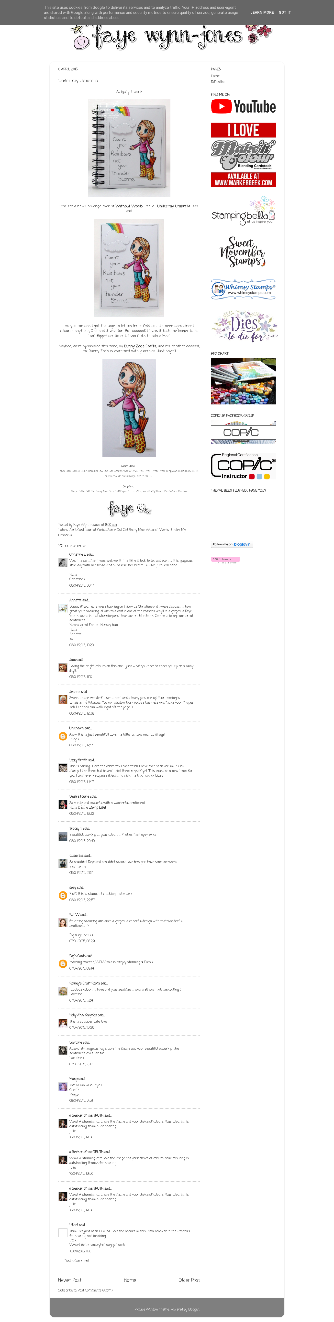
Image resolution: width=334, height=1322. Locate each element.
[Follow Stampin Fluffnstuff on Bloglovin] (232, 547)
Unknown (76, 728)
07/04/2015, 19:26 (81, 1027)
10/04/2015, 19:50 (81, 1137)
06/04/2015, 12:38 (81, 713)
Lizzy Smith (78, 760)
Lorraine (75, 1042)
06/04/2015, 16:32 (81, 813)
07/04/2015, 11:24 (81, 1000)
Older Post (189, 1280)
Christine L (77, 554)
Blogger (193, 1309)
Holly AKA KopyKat (83, 1015)
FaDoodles (218, 82)
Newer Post (69, 1280)
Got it (285, 12)
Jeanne (74, 692)
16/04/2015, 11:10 (80, 1251)
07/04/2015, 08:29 (82, 941)
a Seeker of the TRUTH (86, 1115)
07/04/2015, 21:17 (81, 1064)
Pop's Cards (77, 956)
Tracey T (75, 828)
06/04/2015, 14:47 (81, 782)
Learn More (262, 12)
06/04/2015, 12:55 (81, 745)
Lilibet (73, 1225)
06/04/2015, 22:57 (82, 900)
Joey (72, 887)
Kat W (74, 915)
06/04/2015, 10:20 (81, 645)
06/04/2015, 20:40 (82, 841)
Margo (73, 1079)
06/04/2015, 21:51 (81, 873)
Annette (75, 600)
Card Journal (87, 530)
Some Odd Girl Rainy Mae (93, 491)
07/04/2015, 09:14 (81, 968)
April (72, 530)
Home (130, 1280)
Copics (101, 530)
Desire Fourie (79, 796)
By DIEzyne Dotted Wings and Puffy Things (139, 491)
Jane (73, 660)
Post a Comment (77, 1261)
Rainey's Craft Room (84, 983)
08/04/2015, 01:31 (81, 1100)
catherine (76, 855)
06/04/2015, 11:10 (80, 677)
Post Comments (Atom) (95, 1290)
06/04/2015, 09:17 (81, 585)
